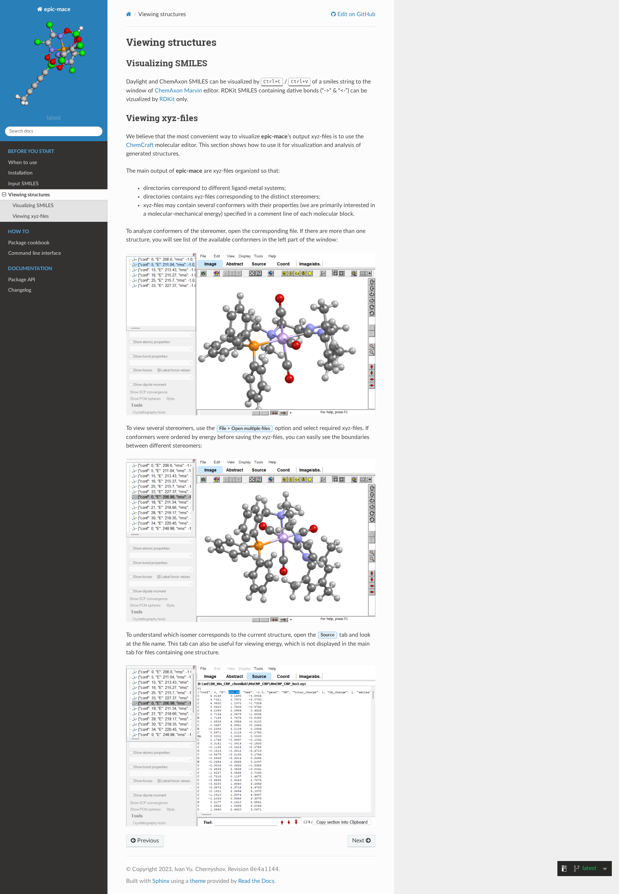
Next (359, 840)
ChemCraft (140, 145)
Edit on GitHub (355, 14)
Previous (147, 840)
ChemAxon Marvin (178, 91)
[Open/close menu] (4, 195)
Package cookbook (28, 242)
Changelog (19, 290)
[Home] (128, 14)
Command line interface (34, 253)
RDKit (167, 99)
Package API (21, 279)
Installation (20, 173)
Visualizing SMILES (33, 205)
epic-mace (57, 9)
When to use (22, 162)
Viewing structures (29, 194)
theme (198, 881)
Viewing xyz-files (31, 216)
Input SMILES (23, 183)
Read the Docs (256, 881)
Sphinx (160, 881)
